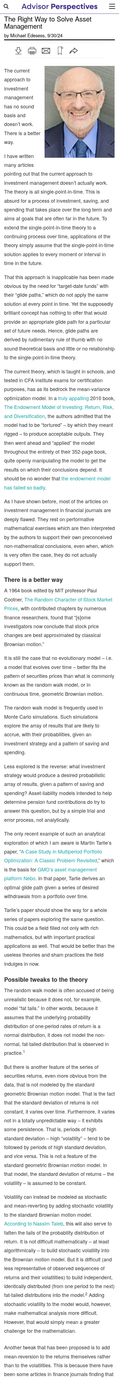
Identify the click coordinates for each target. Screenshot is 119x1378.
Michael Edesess (27, 35)
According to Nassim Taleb (33, 1223)
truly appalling (73, 398)
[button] (18, 51)
